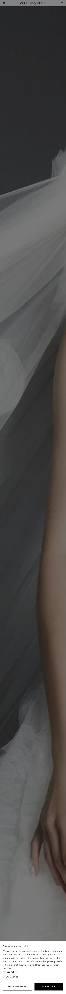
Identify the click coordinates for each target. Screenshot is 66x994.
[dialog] (33, 967)
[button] (33, 977)
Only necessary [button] (18, 986)
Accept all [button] (48, 986)
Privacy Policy (10, 971)
